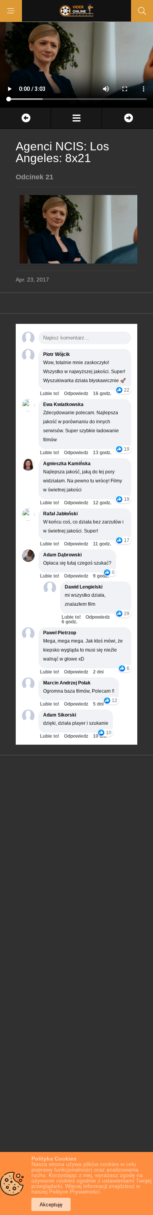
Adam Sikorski (59, 715)
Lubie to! (49, 393)
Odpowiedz (76, 393)
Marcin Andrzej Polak (67, 683)
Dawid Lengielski (83, 587)
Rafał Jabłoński (60, 513)
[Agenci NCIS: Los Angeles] (76, 118)
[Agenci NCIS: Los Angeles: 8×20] (25, 118)
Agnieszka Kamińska (67, 463)
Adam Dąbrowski (62, 554)
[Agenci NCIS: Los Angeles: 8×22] (127, 118)
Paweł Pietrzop (59, 632)
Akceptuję (51, 1205)
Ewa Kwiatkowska (63, 404)
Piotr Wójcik (56, 354)
